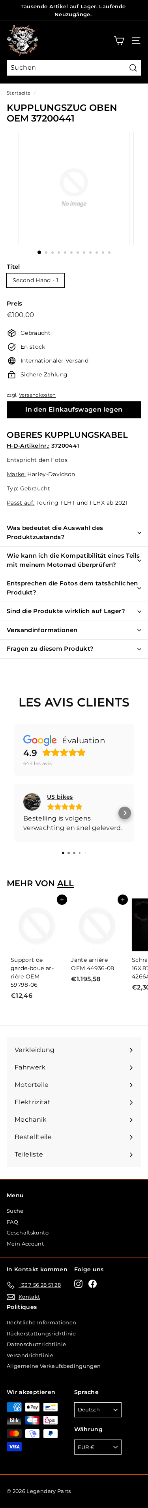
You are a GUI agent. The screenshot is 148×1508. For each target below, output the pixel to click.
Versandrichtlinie (30, 1355)
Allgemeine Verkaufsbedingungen (54, 1366)
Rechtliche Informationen (41, 1322)
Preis (14, 303)
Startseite (19, 93)
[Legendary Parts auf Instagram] (78, 1284)
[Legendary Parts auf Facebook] (92, 1284)
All (65, 883)
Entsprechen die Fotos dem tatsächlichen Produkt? (72, 587)
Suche (15, 1211)
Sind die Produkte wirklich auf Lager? (66, 611)
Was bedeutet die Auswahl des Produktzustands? (55, 532)
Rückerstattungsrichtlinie (41, 1333)
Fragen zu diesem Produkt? (50, 648)
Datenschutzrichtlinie (36, 1344)
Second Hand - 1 (35, 280)
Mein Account (25, 1243)
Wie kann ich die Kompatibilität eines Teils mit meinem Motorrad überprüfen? (73, 560)
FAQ (12, 1222)
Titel (13, 266)
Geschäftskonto (28, 1232)
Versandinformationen (42, 630)
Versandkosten (37, 395)
